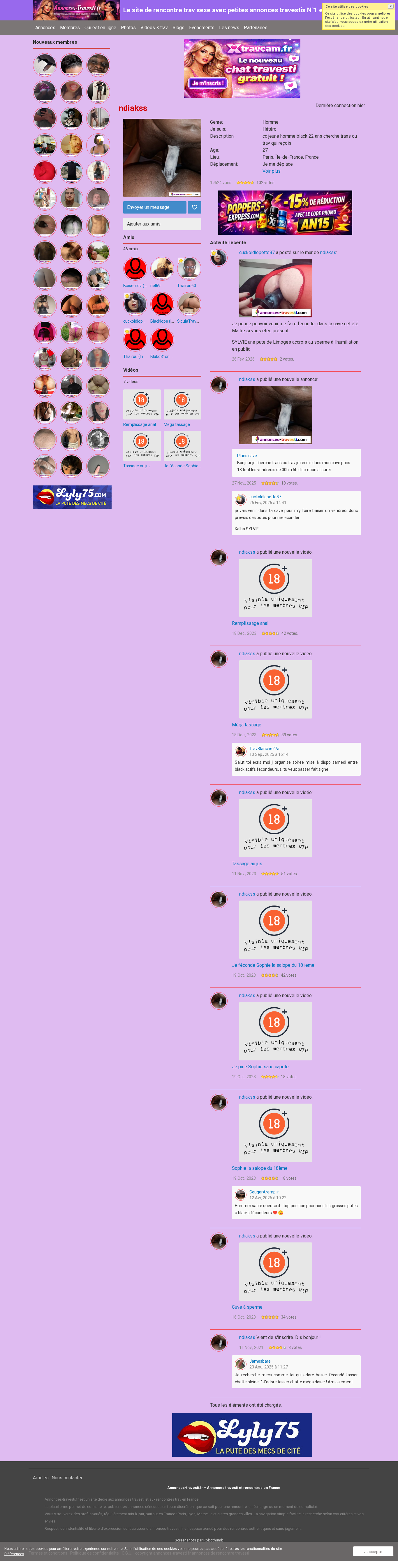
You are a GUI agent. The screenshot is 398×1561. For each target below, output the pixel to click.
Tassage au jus (137, 466)
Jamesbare (260, 1361)
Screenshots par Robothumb (199, 1540)
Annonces (45, 27)
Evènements (201, 27)
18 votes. (289, 483)
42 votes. (289, 633)
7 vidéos (130, 381)
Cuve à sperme (247, 1307)
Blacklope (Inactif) (167, 321)
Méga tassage (177, 424)
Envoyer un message (148, 207)
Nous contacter (67, 1477)
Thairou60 (186, 285)
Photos (128, 27)
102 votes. (265, 182)
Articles (41, 1477)
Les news (229, 27)
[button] (391, 6)
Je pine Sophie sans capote (260, 1066)
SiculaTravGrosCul (194, 321)
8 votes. (295, 1347)
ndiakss (328, 252)
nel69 (155, 285)
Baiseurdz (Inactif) (140, 285)
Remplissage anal (139, 424)
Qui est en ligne (100, 27)
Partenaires (255, 27)
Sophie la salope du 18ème (260, 1168)
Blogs (178, 27)
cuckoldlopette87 (139, 321)
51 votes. (289, 873)
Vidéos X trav (154, 27)
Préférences (14, 1554)
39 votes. (289, 735)
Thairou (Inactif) (138, 356)
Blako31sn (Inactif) (167, 356)
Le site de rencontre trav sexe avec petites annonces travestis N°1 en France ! (237, 10)
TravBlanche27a (264, 748)
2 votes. (287, 359)
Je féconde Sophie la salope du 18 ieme (200, 466)
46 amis (130, 249)
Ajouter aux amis (144, 224)
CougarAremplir (264, 1192)
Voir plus (272, 171)
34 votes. (289, 1317)
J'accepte (373, 1551)
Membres (70, 27)
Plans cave (247, 455)
